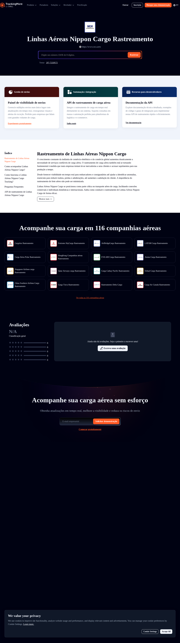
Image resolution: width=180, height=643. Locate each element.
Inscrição (137, 5)
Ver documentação (133, 123)
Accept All (166, 631)
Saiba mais (71, 123)
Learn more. (28, 624)
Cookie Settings (150, 631)
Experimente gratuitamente (19, 123)
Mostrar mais (44, 199)
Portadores (44, 5)
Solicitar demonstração (106, 421)
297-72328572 (52, 63)
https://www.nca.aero (91, 47)
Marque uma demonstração (158, 5)
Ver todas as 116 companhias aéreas (90, 298)
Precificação (82, 5)
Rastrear (134, 55)
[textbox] (91, 55)
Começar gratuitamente (90, 429)
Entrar (125, 5)
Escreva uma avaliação (114, 348)
